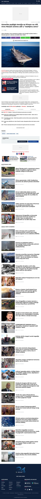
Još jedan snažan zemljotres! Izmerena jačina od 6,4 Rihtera (27, 360)
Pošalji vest (21, 493)
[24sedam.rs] (5, 1)
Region (18, 484)
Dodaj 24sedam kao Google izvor (21, 40)
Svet (23, 3)
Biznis (37, 3)
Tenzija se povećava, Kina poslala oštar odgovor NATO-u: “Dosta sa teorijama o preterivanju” (12, 88)
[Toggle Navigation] (39, 1)
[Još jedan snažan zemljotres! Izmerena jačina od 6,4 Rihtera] (8, 363)
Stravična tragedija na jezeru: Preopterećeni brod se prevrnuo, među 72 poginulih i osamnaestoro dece (27, 431)
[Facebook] (17, 154)
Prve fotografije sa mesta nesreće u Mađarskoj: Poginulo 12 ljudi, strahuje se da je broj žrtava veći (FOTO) (27, 303)
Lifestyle (33, 3)
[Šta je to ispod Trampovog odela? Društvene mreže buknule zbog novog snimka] (8, 410)
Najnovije (3, 3)
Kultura (10, 487)
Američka (3, 70)
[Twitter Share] (35, 38)
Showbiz (19, 3)
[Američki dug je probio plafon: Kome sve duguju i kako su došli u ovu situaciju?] (8, 445)
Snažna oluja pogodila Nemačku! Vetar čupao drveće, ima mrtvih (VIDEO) (27, 454)
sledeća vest (30, 156)
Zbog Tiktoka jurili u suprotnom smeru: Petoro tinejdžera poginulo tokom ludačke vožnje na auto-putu (28, 170)
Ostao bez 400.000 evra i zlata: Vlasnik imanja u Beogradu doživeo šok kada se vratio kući (21, 122)
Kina (17, 133)
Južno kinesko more (11, 133)
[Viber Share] (15, 38)
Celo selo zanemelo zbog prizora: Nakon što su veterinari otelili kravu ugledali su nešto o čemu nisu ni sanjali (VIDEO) (26, 350)
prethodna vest (13, 156)
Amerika (3, 133)
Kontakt (7, 493)
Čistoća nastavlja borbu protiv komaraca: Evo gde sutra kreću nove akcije (19, 124)
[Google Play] (35, 483)
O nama (4, 493)
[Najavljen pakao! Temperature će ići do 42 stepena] (8, 281)
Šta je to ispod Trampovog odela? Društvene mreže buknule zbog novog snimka (27, 408)
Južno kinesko (4, 71)
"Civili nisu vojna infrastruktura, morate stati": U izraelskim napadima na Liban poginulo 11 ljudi (27, 396)
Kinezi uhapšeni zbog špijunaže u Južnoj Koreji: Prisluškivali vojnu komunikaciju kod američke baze (33, 158)
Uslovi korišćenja (35, 493)
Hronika (25, 3)
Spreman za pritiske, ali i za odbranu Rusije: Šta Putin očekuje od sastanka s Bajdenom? (12, 82)
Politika (12, 3)
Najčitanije (20, 109)
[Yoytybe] (29, 490)
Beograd (18, 482)
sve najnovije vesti (20, 127)
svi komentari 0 (22, 141)
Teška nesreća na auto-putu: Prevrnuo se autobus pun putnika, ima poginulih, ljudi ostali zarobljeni (27, 205)
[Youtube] (23, 154)
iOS (10, 106)
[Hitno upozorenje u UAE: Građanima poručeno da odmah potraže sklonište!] (8, 184)
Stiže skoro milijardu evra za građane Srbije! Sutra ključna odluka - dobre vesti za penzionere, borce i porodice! (21, 115)
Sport (16, 3)
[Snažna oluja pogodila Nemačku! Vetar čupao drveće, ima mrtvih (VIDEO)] (8, 457)
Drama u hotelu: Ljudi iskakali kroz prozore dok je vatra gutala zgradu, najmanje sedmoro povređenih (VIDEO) (26, 291)
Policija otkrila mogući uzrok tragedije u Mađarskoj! (27, 337)
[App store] (27, 483)
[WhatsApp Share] (25, 38)
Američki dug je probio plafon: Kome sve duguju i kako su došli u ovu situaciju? (27, 443)
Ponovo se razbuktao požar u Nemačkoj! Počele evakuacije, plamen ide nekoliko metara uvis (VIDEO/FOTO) (27, 245)
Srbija (10, 489)
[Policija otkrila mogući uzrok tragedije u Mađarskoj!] (8, 340)
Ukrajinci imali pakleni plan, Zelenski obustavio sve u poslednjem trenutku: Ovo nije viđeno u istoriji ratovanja (27, 314)
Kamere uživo (8, 3)
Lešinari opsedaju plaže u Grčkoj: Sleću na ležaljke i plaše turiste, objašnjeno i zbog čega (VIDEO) (27, 373)
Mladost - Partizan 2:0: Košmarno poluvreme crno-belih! (18, 112)
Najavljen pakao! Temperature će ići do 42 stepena (28, 278)
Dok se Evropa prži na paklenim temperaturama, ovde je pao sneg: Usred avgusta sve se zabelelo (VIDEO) (27, 232)
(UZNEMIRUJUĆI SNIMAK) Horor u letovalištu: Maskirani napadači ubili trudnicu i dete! (27, 326)
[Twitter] (21, 154)
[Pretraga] (37, 1)
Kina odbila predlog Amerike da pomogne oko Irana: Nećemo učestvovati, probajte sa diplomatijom (15, 158)
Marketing (17, 493)
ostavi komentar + (33, 141)
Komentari (33, 109)
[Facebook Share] (6, 38)
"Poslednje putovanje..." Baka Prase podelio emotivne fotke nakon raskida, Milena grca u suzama (21, 119)
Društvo (29, 3)
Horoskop (18, 485)
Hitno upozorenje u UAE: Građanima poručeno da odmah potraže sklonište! (27, 181)
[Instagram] (19, 154)
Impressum (12, 493)
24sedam (24, 106)
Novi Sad (18, 487)
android (14, 106)
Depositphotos (20, 494)
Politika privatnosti (27, 493)
